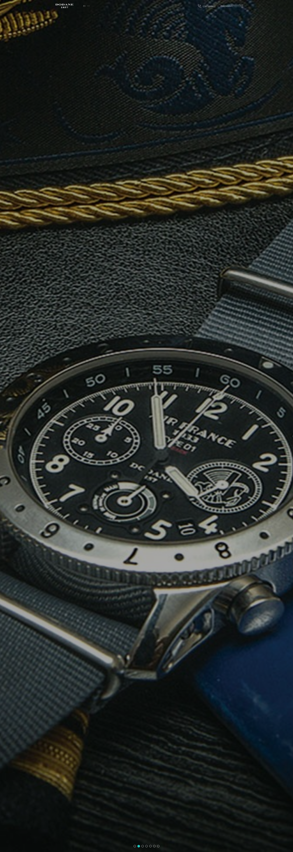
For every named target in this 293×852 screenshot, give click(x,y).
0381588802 (209, 6)
